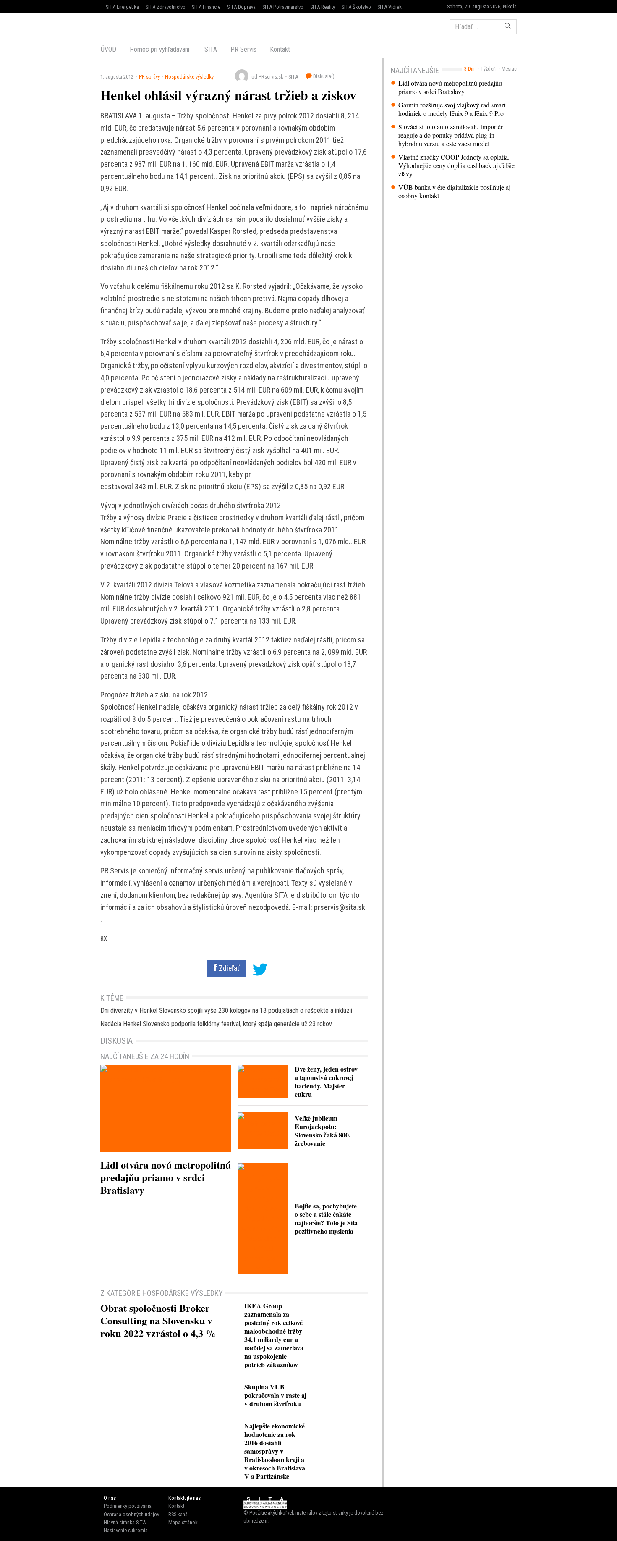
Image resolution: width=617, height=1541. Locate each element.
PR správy (149, 76)
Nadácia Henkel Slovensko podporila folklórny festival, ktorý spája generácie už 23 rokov (216, 1024)
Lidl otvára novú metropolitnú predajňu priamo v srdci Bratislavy (450, 87)
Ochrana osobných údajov (131, 1514)
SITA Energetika (122, 7)
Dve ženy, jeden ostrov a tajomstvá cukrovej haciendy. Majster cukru (326, 1081)
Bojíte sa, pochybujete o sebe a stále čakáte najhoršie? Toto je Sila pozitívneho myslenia (326, 1218)
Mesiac (509, 69)
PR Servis (243, 49)
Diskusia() (323, 76)
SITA (210, 49)
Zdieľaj (126, 26)
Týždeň (488, 69)
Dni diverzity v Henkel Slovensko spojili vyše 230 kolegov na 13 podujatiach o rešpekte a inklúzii (226, 1010)
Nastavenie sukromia (126, 1530)
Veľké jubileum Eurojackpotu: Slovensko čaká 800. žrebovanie (322, 1130)
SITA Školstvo (356, 7)
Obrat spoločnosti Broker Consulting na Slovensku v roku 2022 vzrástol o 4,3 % (158, 1320)
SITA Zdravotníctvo (166, 7)
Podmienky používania (128, 1506)
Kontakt (280, 49)
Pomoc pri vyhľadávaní (159, 49)
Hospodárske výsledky (189, 76)
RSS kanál (178, 1514)
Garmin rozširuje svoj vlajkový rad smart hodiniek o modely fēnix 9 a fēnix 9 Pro (451, 109)
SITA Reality (322, 7)
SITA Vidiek (389, 7)
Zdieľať (228, 968)
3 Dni (469, 69)
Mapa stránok (183, 1522)
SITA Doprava (241, 7)
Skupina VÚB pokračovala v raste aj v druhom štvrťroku (275, 1395)
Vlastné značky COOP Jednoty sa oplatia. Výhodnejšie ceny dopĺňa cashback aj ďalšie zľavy (456, 165)
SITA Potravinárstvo (282, 7)
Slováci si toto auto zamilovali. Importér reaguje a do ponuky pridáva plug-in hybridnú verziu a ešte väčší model (450, 135)
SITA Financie (206, 7)
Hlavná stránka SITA (125, 1522)
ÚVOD (108, 49)
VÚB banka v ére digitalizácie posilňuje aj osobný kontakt (454, 191)
